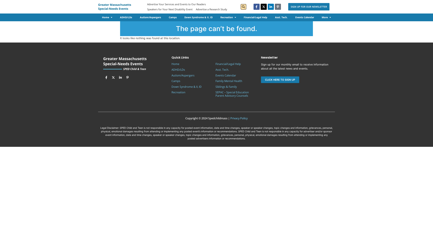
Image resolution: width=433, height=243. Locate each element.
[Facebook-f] (257, 7)
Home (105, 17)
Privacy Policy (239, 118)
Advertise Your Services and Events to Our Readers (176, 4)
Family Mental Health (228, 81)
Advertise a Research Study (211, 9)
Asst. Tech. (281, 17)
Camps (173, 17)
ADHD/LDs (126, 17)
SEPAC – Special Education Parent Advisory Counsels (232, 93)
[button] (243, 7)
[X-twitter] (264, 7)
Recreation (226, 17)
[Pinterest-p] (278, 7)
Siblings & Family (226, 87)
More (325, 17)
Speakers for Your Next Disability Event (169, 9)
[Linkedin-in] (271, 7)
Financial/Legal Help (255, 17)
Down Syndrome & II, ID (198, 17)
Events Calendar (304, 17)
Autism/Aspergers (150, 17)
